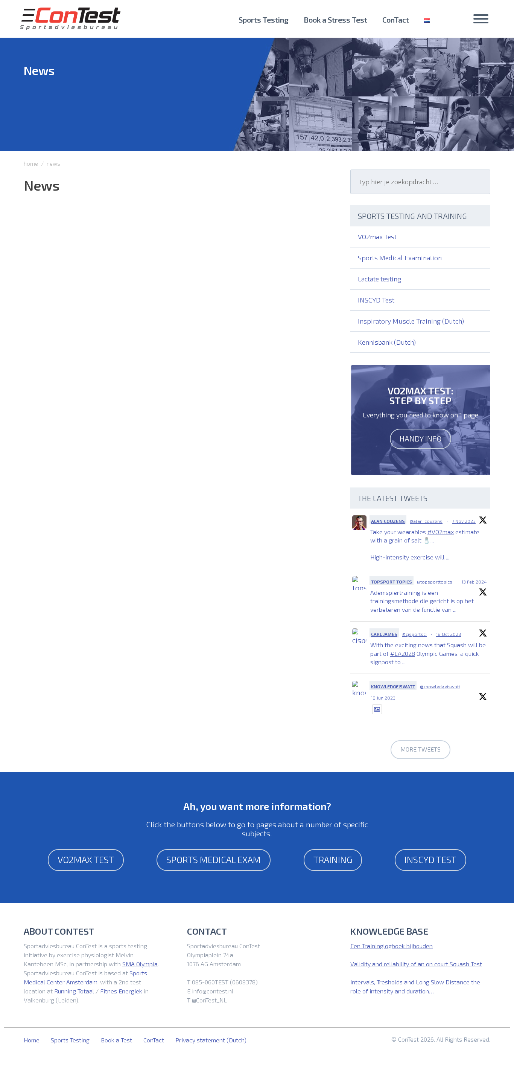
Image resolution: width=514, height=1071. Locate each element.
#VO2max (440, 531)
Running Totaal (74, 991)
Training (332, 859)
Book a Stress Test (335, 19)
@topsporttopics (434, 581)
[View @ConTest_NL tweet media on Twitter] (377, 709)
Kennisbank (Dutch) (387, 342)
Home (32, 1039)
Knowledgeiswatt (393, 686)
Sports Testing (264, 19)
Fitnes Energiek (121, 991)
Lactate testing (379, 279)
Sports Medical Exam (213, 859)
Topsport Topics (391, 581)
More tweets (420, 749)
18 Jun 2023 (383, 697)
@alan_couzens (426, 521)
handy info (420, 438)
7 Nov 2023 (464, 521)
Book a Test (116, 1039)
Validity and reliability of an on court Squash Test (416, 963)
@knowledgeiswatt (440, 686)
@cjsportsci (414, 634)
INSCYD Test (376, 300)
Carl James (384, 634)
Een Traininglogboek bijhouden (391, 945)
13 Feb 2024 (474, 581)
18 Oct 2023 (448, 634)
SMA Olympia (140, 963)
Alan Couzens (388, 521)
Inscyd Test (430, 859)
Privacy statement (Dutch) (210, 1039)
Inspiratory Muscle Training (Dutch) (411, 321)
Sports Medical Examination (400, 258)
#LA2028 (402, 653)
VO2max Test (377, 236)
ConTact (395, 19)
